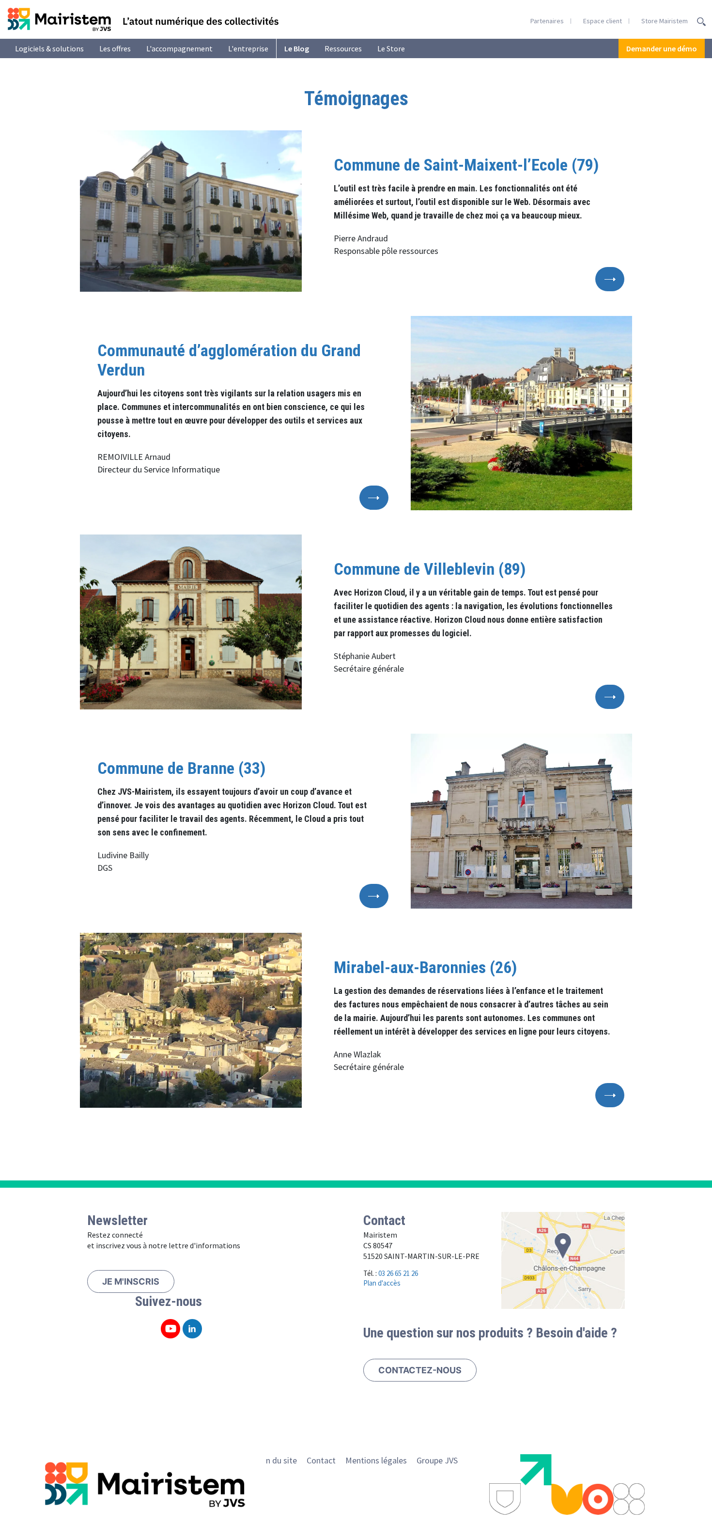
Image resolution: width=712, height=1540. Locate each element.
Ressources (343, 48)
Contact (321, 1460)
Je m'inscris (130, 1281)
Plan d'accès (382, 1283)
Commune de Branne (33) (181, 768)
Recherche (701, 22)
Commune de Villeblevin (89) (430, 569)
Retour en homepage (143, 19)
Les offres (115, 48)
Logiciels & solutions (49, 48)
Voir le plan (563, 1260)
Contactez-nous (420, 1370)
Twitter (170, 1328)
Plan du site (275, 1460)
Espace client (602, 20)
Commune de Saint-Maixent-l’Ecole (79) (466, 164)
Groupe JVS (437, 1460)
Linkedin (192, 1328)
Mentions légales (376, 1460)
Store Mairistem (664, 20)
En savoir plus (609, 279)
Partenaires (547, 20)
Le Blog (296, 48)
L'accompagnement (179, 48)
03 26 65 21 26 (398, 1273)
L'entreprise (248, 48)
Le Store (391, 48)
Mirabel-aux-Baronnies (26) (425, 967)
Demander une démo (661, 48)
